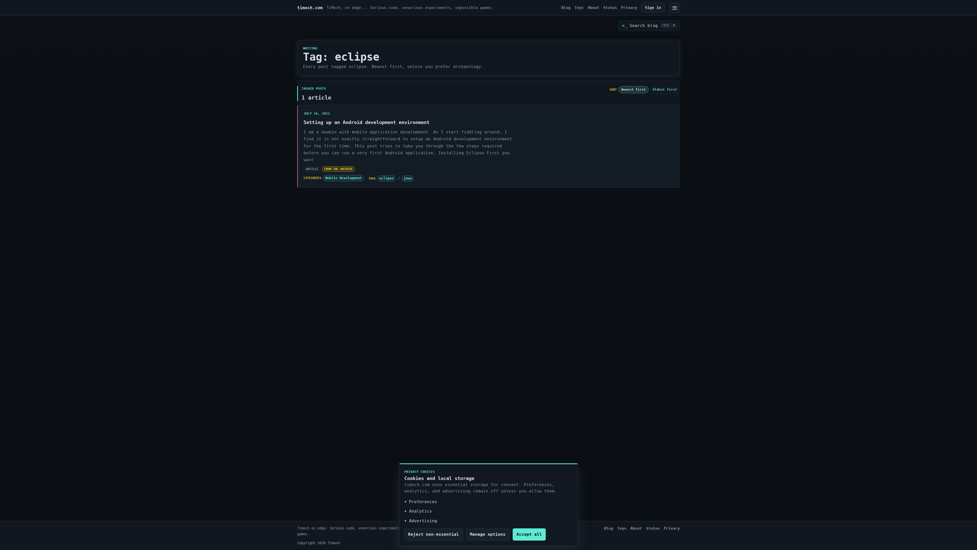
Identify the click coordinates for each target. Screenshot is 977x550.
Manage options (488, 534)
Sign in (653, 7)
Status (610, 7)
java (408, 178)
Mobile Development (343, 178)
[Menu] (675, 8)
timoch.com (310, 7)
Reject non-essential (433, 534)
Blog (565, 7)
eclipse (386, 178)
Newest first (633, 89)
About (593, 7)
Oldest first (665, 89)
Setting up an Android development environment (366, 122)
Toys (579, 7)
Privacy (629, 7)
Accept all (529, 534)
